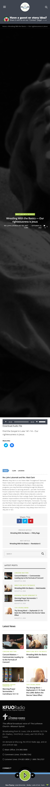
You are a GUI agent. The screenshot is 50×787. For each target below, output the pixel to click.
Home (4, 26)
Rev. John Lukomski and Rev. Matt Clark (16, 227)
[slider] (42, 421)
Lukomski (21, 471)
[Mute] (37, 422)
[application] (25, 421)
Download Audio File (12, 426)
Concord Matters (21, 572)
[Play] (6, 422)
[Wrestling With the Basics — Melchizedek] (8, 588)
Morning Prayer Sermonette (25, 595)
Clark (14, 471)
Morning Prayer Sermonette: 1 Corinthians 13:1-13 (25, 599)
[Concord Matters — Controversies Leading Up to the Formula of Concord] (8, 575)
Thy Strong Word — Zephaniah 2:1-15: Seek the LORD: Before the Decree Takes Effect (29, 612)
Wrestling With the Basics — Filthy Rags (25, 533)
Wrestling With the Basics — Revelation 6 (25, 543)
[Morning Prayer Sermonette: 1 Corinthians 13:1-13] (8, 598)
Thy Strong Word (21, 607)
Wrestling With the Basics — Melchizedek (29, 588)
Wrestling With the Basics (25, 214)
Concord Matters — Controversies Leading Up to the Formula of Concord (28, 576)
